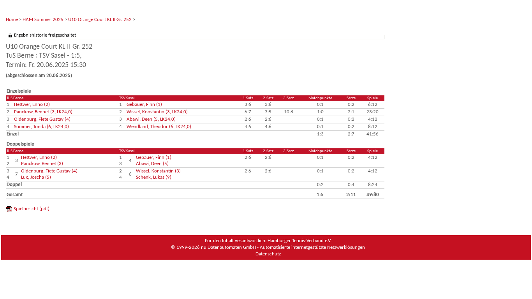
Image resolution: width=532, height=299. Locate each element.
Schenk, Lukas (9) (153, 177)
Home (12, 19)
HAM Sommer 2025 (43, 19)
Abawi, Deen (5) (152, 163)
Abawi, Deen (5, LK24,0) (151, 119)
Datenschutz (268, 254)
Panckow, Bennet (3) (42, 163)
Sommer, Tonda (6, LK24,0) (41, 126)
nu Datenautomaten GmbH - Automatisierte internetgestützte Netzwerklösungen (283, 247)
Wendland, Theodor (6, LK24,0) (159, 126)
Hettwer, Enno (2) (32, 104)
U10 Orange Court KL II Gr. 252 (100, 19)
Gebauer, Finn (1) (144, 104)
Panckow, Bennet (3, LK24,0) (43, 111)
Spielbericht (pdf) (31, 208)
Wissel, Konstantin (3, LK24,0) (157, 111)
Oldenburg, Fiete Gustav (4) (42, 119)
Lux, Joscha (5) (36, 177)
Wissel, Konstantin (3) (158, 171)
